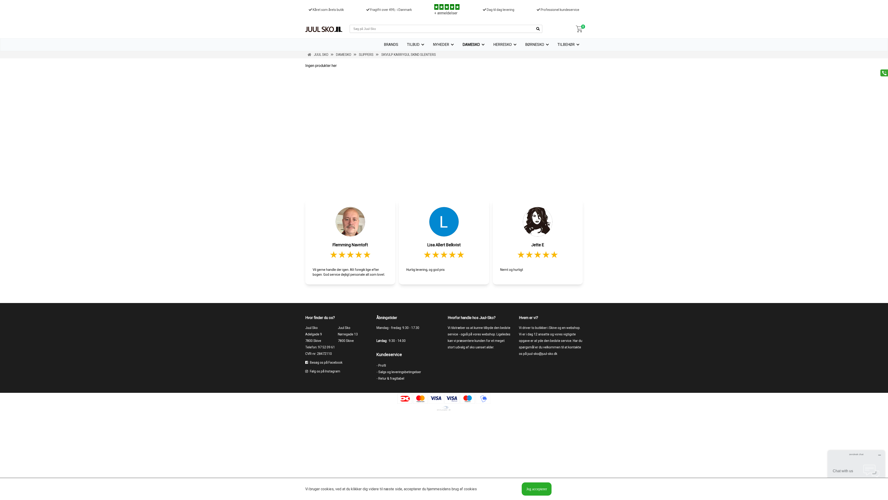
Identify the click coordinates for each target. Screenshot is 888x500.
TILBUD (413, 44)
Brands (391, 44)
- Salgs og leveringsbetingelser (398, 372)
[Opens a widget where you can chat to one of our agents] (856, 473)
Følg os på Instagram (324, 371)
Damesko (471, 44)
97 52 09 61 (326, 347)
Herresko (502, 44)
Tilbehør (566, 44)
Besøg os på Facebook (325, 362)
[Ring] (882, 72)
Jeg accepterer (536, 489)
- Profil (381, 365)
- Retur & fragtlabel (390, 378)
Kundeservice (389, 354)
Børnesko (534, 44)
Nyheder (441, 44)
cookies (327, 489)
